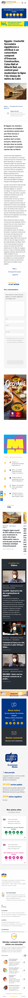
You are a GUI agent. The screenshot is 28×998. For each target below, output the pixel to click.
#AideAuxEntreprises (16, 586)
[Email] (1, 497)
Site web (7, 331)
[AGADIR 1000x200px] (14, 693)
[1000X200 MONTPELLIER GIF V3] (14, 24)
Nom (6, 318)
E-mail (7, 325)
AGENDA (4, 920)
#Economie (12, 526)
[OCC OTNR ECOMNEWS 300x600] (15, 397)
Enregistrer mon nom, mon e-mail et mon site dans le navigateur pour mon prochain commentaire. (15, 340)
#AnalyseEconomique (9, 587)
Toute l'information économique (13, 2)
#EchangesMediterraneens (10, 669)
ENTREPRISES (5, 929)
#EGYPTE (6, 108)
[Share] (1, 499)
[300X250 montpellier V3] (15, 444)
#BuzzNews (16, 639)
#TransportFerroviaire (16, 106)
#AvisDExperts (7, 639)
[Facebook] (1, 492)
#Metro (6, 106)
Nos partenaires (11, 892)
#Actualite (6, 586)
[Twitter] (1, 494)
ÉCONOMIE (4, 910)
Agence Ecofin (14, 111)
